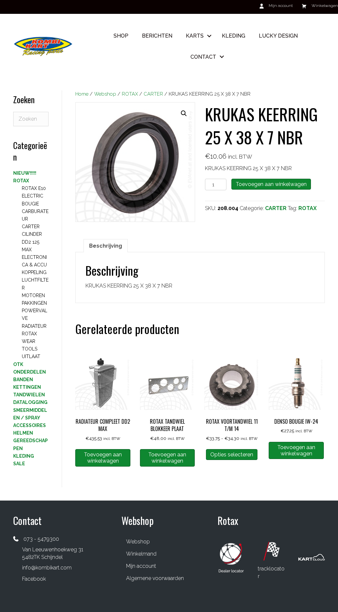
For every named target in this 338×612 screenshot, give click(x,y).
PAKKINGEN (34, 303)
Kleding (233, 36)
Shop (121, 36)
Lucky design (278, 36)
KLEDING (23, 456)
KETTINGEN (27, 387)
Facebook (34, 579)
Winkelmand (141, 554)
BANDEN (23, 379)
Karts (195, 36)
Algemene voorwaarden (155, 578)
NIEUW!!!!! (24, 173)
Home (81, 94)
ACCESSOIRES (29, 425)
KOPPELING (34, 272)
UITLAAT (31, 356)
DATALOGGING (30, 402)
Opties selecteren (231, 454)
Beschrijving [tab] (105, 246)
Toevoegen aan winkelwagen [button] (103, 457)
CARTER (153, 94)
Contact (203, 57)
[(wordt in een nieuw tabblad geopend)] (231, 557)
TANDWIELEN (29, 394)
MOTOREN (33, 295)
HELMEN (23, 433)
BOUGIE (30, 203)
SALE (19, 463)
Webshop (105, 94)
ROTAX (130, 94)
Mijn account (141, 566)
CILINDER (32, 234)
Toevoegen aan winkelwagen (271, 184)
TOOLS (29, 349)
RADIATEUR (34, 326)
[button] (209, 35)
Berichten (157, 36)
